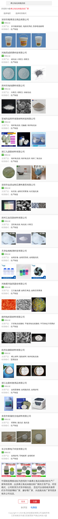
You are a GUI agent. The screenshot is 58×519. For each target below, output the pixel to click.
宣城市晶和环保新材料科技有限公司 (18, 118)
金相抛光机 (33, 257)
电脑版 (34, 507)
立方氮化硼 (15, 290)
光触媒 (24, 125)
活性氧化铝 (15, 224)
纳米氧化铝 (15, 125)
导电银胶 (23, 455)
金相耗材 (31, 455)
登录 (23, 501)
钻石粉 (14, 191)
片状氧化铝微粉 (17, 323)
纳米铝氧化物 (32, 356)
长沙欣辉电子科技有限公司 (14, 448)
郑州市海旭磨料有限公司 (13, 85)
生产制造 (14, 29)
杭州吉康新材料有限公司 (13, 349)
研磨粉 (14, 422)
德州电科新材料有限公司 (13, 316)
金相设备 (14, 257)
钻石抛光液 (33, 191)
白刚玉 (20, 59)
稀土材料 (14, 356)
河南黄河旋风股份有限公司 (14, 283)
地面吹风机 (27, 26)
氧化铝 (24, 224)
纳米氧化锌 (25, 158)
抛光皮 (20, 422)
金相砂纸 (34, 389)
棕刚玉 (26, 59)
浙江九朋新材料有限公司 (13, 151)
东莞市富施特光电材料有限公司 (16, 415)
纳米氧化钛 (32, 125)
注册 (35, 501)
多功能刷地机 (16, 26)
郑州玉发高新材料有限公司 (14, 217)
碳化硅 (14, 59)
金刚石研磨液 (22, 191)
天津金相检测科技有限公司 (14, 250)
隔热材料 (23, 356)
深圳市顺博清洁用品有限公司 (15, 19)
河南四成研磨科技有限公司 (14, 52)
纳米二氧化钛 (36, 158)
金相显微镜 (15, 389)
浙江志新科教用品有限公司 (14, 382)
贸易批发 (14, 359)
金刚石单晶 (25, 290)
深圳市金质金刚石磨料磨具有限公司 (18, 184)
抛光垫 (26, 422)
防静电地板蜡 (38, 26)
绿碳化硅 (27, 92)
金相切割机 (23, 257)
